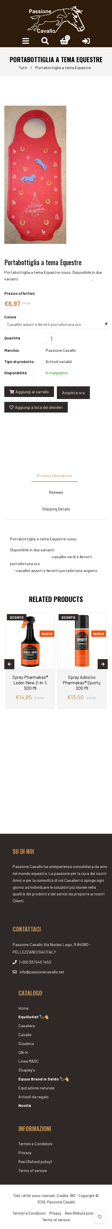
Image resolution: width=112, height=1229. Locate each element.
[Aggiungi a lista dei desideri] (48, 618)
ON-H (23, 1052)
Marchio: (12, 350)
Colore (10, 316)
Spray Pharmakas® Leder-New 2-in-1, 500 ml (30, 682)
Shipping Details (56, 508)
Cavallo (25, 1034)
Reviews (56, 492)
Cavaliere (26, 1025)
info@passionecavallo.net (42, 971)
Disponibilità (15, 372)
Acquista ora (73, 392)
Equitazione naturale (36, 1087)
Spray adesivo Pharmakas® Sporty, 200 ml (82, 682)
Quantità (12, 337)
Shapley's (26, 1069)
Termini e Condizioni (35, 1143)
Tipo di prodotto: (19, 361)
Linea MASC (28, 1061)
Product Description (54, 475)
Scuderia (26, 1043)
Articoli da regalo (33, 1096)
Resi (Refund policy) (35, 1161)
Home (23, 1008)
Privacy (24, 1152)
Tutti (23, 67)
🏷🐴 (33, 1016)
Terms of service (32, 1170)
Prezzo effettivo (19, 293)
